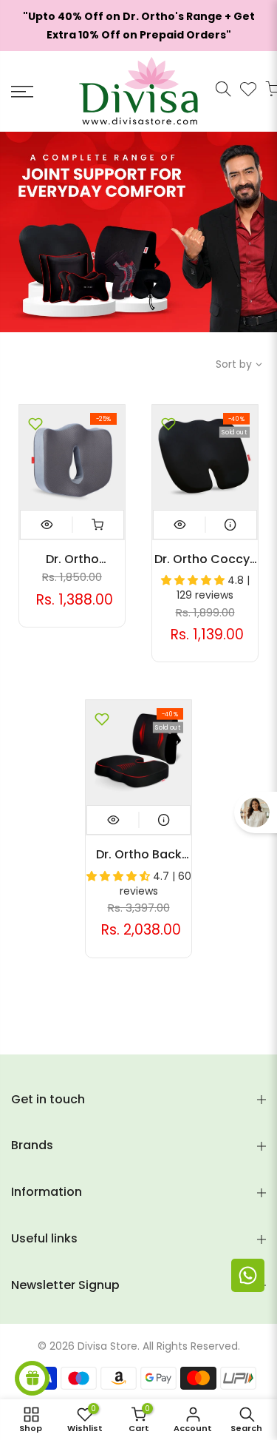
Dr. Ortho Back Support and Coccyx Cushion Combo (139, 855)
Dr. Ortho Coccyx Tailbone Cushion (205, 559)
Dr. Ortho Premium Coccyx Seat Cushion (72, 559)
